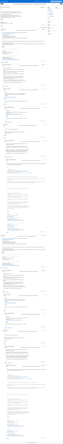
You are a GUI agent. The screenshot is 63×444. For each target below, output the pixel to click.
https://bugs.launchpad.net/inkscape (10, 302)
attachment (6, 62)
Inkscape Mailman (4, 1)
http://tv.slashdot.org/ (5, 53)
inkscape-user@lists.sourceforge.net (22, 171)
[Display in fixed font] (45, 25)
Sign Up (48, 1)
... (5, 102)
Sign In (43, 1)
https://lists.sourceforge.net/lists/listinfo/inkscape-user (10, 59)
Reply (2, 25)
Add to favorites (51, 16)
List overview (49, 9)
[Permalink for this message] (46, 24)
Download (50, 11)
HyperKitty (32, 442)
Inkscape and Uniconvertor (5, 4)
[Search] (61, 1)
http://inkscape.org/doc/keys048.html (8, 33)
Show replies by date (43, 27)
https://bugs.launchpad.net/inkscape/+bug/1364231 (14, 114)
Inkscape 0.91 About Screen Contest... (57, 4)
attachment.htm (3, 23)
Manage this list (37, 1)
